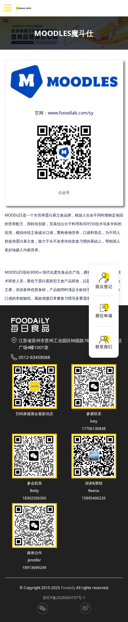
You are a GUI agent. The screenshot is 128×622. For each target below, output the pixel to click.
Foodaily (68, 587)
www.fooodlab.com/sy (70, 113)
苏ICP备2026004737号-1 (64, 597)
